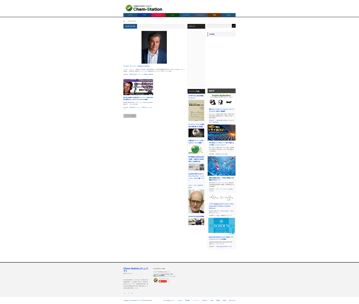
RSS (132, 293)
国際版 (218, 300)
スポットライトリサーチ (222, 189)
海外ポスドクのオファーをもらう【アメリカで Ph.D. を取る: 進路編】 (221, 110)
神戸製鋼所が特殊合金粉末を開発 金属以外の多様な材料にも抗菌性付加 (196, 159)
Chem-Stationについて (169, 300)
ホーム (130, 15)
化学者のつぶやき (227, 120)
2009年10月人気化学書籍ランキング (195, 97)
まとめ (228, 15)
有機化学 (146, 74)
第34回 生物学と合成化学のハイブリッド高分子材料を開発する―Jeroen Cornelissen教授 (138, 98)
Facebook (204, 300)
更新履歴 (187, 300)
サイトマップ (196, 300)
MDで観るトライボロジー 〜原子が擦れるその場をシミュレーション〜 (221, 144)
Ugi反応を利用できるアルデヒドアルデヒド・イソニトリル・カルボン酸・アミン (196, 177)
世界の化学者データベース (136, 74)
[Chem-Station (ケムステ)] (143, 7)
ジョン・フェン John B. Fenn (195, 186)
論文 (226, 154)
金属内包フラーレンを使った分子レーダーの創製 (196, 142)
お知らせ (180, 300)
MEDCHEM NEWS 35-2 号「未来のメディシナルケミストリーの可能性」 (221, 238)
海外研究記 (216, 122)
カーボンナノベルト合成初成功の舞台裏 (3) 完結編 (196, 125)
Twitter (211, 300)
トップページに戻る (130, 116)
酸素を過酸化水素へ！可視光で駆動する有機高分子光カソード (221, 179)
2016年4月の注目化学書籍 (196, 216)
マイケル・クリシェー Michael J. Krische (136, 66)
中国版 (224, 300)
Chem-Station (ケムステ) (135, 269)
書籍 (214, 15)
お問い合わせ (232, 300)
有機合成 (151, 74)
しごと (172, 15)
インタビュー (186, 15)
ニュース (158, 15)
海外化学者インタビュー (135, 107)
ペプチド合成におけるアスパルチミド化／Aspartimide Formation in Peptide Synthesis (221, 206)
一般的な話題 (219, 120)
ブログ (144, 15)
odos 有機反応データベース (224, 215)
